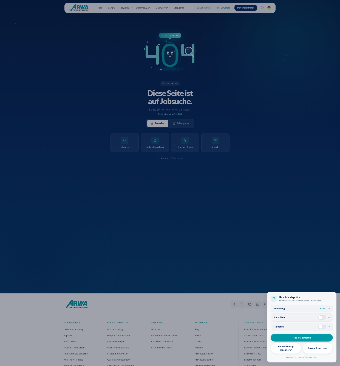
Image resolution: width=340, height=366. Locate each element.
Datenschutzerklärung (308, 357)
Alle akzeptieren (302, 337)
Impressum (291, 357)
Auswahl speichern (317, 348)
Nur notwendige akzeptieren (286, 348)
